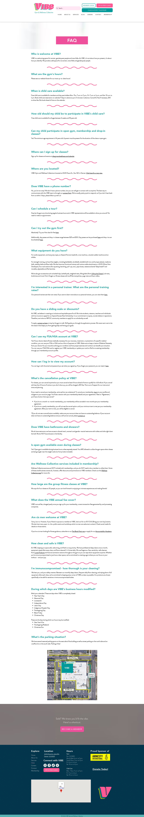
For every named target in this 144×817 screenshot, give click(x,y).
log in (96, 392)
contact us (81, 415)
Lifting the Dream (97, 273)
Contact (34, 768)
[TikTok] (53, 765)
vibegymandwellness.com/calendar (63, 156)
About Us (34, 758)
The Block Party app (78, 531)
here (57, 232)
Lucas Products (40, 552)
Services (33, 760)
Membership (35, 770)
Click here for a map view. (94, 173)
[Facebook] (49, 765)
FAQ (33, 763)
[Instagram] (45, 765)
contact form (67, 193)
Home (33, 755)
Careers (33, 765)
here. (106, 294)
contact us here (42, 323)
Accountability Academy (104, 531)
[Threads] (57, 765)
